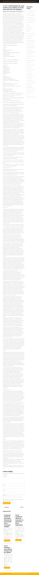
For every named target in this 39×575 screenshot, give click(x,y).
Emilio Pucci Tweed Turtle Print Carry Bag (30, 92)
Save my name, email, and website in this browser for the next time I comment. (13, 500)
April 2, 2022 (6, 11)
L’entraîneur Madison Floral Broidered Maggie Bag (31, 36)
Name (4, 484)
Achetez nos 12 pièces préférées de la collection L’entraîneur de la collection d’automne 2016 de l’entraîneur (31, 56)
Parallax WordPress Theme (16, 573)
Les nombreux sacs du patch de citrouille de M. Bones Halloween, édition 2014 (30, 74)
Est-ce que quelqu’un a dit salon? (30, 29)
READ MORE (7, 541)
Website (4, 495)
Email (4, 490)
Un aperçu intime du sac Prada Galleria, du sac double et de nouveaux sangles (8, 520)
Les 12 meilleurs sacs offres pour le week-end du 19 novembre (31, 13)
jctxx (11, 11)
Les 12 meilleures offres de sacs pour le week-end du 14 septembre (19, 520)
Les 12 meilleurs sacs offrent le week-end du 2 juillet (8, 549)
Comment (5, 476)
